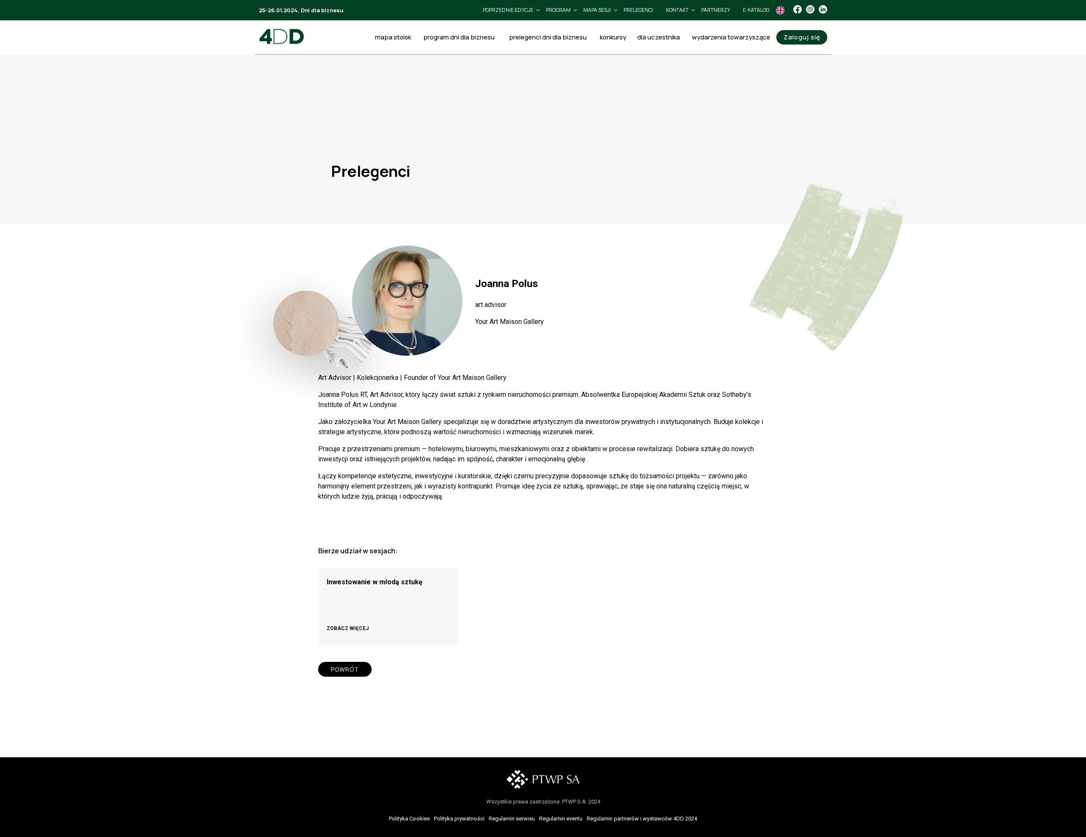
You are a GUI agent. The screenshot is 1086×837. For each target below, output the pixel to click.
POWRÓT (345, 669)
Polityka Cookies (409, 818)
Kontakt (677, 10)
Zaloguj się (802, 37)
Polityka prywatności (459, 818)
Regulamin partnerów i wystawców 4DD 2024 (642, 818)
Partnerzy (715, 10)
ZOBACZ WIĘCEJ (348, 628)
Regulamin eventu (560, 818)
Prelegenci (638, 10)
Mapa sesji (597, 10)
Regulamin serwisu (512, 818)
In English (780, 10)
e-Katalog (756, 10)
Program (558, 10)
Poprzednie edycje (508, 10)
